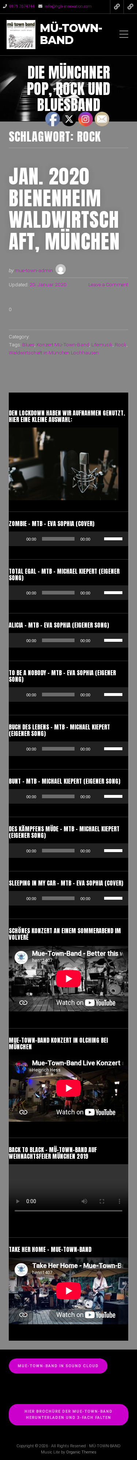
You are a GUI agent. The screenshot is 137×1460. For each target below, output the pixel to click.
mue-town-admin (34, 270)
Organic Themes (81, 1452)
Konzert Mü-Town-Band (63, 344)
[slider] (114, 538)
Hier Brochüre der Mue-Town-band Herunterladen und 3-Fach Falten (68, 1414)
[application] (68, 539)
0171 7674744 (21, 6)
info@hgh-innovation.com (68, 6)
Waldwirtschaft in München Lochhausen (54, 352)
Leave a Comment (108, 284)
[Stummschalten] (98, 538)
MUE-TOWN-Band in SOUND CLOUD (58, 1366)
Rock (120, 344)
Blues (28, 344)
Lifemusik (102, 344)
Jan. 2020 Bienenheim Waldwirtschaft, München (64, 208)
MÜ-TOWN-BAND (71, 35)
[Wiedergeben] (18, 538)
